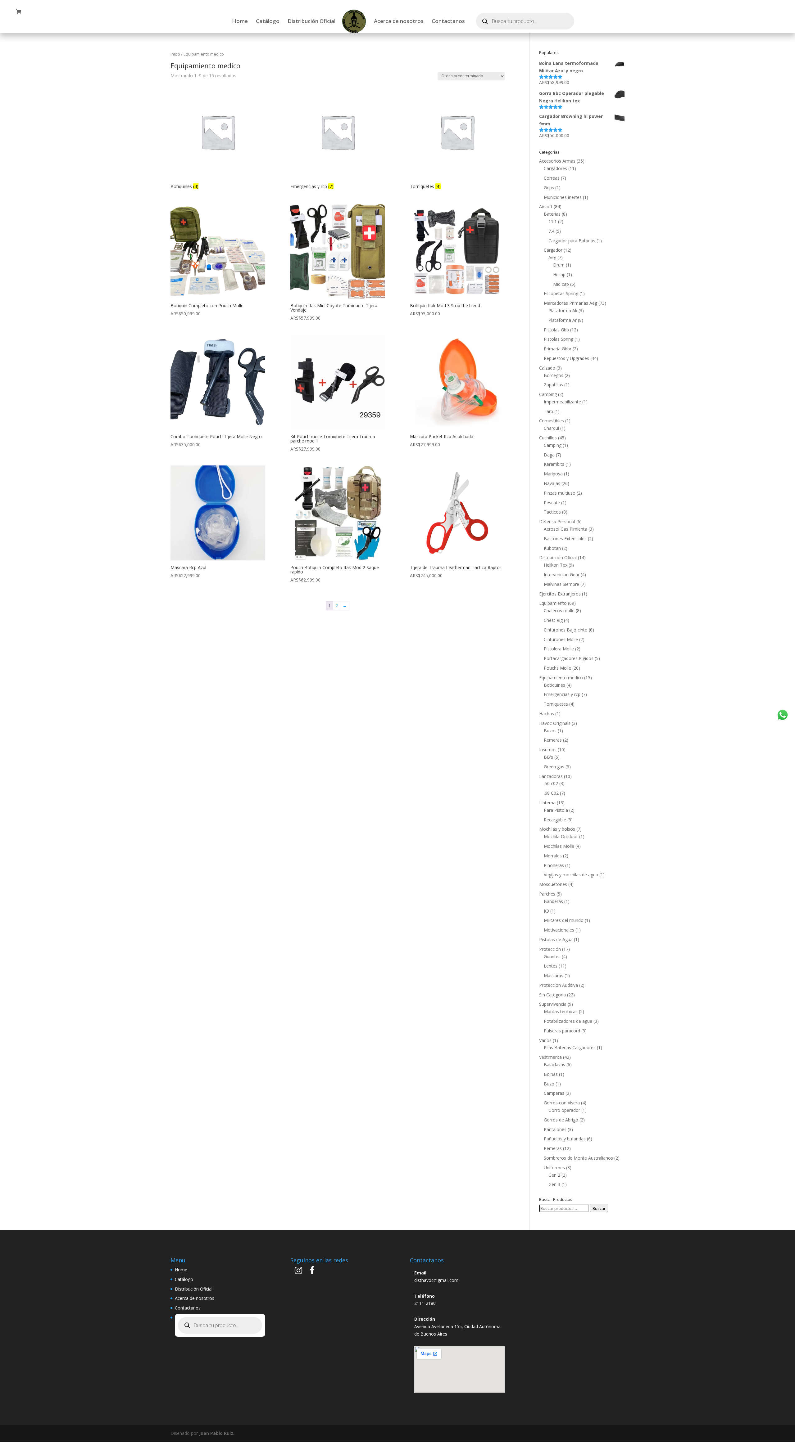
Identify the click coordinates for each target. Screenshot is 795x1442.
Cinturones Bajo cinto (566, 630)
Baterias (552, 214)
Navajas (552, 483)
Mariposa (553, 474)
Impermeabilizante (562, 402)
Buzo (549, 1084)
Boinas (551, 1074)
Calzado (547, 368)
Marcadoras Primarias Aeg (570, 303)
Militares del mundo (564, 920)
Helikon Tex (555, 565)
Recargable (555, 820)
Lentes (550, 966)
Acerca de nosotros (399, 22)
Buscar (599, 1208)
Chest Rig (553, 620)
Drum (559, 265)
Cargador (553, 250)
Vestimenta (550, 1057)
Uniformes (554, 1167)
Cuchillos (548, 438)
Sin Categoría (552, 995)
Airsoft (545, 206)
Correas (552, 178)
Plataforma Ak (562, 310)
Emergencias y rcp (562, 694)
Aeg (552, 257)
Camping (548, 394)
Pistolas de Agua (556, 939)
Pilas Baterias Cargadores (570, 1047)
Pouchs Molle (557, 668)
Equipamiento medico (561, 678)
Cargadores (555, 168)
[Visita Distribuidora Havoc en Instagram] (298, 1272)
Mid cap (561, 284)
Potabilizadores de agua (568, 1021)
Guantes (552, 956)
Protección (550, 949)
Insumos (547, 749)
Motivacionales (559, 930)
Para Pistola (556, 810)
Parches (547, 894)
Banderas (553, 901)
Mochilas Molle (559, 846)
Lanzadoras (551, 776)
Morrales (553, 856)
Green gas (554, 767)
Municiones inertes (563, 197)
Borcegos (553, 375)
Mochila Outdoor (561, 836)
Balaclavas (554, 1064)
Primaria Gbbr (557, 349)
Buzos (550, 731)
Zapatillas (553, 385)
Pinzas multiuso (559, 493)
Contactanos (448, 22)
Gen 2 (554, 1175)
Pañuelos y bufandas (565, 1139)
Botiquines (554, 685)
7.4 (551, 231)
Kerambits (554, 464)
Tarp (548, 411)
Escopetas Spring (561, 293)
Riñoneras (554, 865)
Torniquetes (556, 704)
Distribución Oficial (311, 22)
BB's (548, 757)
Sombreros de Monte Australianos (578, 1158)
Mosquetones (553, 884)
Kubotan (552, 548)
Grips (549, 188)
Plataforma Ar (562, 320)
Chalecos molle (559, 610)
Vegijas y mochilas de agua (571, 875)
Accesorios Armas (557, 161)
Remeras (553, 740)
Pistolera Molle (559, 649)
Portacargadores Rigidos (568, 658)
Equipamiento (553, 603)
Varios (545, 1040)
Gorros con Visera (562, 1103)
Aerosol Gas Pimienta (565, 529)
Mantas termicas (561, 1011)
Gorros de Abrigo (561, 1120)
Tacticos (552, 512)
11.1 (552, 221)
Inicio (175, 54)
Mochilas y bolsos (557, 829)
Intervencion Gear (561, 574)
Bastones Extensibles (565, 538)
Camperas (554, 1093)
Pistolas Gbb (556, 330)
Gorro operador (564, 1110)
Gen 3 (554, 1184)
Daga (549, 455)
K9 (546, 911)
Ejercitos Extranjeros (560, 594)
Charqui (551, 428)
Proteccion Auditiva (558, 985)
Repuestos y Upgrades (566, 358)
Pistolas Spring (558, 339)
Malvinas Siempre (561, 584)
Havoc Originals (554, 723)
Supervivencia (552, 1004)
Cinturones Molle (561, 639)
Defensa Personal (557, 521)
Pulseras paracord (562, 1031)
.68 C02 (551, 793)
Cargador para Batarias (571, 241)
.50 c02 (551, 783)
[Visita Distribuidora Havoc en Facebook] (312, 1272)
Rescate (552, 502)
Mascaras (553, 975)
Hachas (546, 714)
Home (240, 22)
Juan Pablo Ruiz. (216, 1433)
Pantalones (555, 1129)
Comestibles (551, 421)
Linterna (547, 803)
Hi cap (559, 274)
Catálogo (267, 22)
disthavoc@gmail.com (436, 1280)
